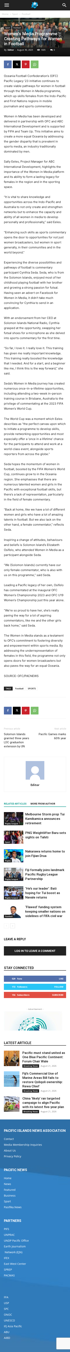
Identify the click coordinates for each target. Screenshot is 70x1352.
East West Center (15, 1264)
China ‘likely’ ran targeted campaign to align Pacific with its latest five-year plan (43, 1102)
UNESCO (9, 1320)
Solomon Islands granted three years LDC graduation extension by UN (16, 740)
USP (6, 1303)
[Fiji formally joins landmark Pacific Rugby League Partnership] (13, 874)
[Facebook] (8, 64)
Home (5, 14)
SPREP (8, 1269)
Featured (10, 1190)
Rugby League (11, 823)
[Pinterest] (26, 64)
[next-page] (12, 925)
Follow (58, 986)
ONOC (8, 1314)
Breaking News (31, 1066)
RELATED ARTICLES (15, 803)
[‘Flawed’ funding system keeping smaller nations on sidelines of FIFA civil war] (13, 911)
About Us (10, 1150)
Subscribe (57, 994)
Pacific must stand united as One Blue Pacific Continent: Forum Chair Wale (43, 1057)
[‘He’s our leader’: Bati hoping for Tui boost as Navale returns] (13, 893)
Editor (11, 49)
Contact (9, 1139)
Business (10, 1195)
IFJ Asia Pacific (13, 1326)
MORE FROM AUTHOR (43, 803)
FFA (6, 1297)
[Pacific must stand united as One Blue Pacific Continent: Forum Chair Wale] (11, 1058)
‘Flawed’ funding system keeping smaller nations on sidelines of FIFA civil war (45, 911)
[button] (6, 5)
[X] (17, 64)
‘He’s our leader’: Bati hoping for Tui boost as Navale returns (42, 893)
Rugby (8, 860)
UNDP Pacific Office (16, 1240)
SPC (6, 1309)
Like (61, 978)
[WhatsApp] (34, 64)
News (7, 1184)
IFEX (6, 1258)
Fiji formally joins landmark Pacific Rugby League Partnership (44, 874)
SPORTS (32, 688)
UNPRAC (9, 1235)
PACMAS (9, 1275)
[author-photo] (35, 779)
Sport (15, 14)
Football (26, 14)
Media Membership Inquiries (23, 1145)
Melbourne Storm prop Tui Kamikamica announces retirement (45, 818)
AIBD (7, 1338)
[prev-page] (6, 925)
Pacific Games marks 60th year (52, 736)
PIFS (6, 1229)
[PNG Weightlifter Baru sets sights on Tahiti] (13, 837)
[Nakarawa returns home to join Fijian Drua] (13, 856)
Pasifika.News (13, 1207)
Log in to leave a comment (35, 950)
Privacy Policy (12, 1156)
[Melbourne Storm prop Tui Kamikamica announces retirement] (13, 818)
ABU (6, 1332)
